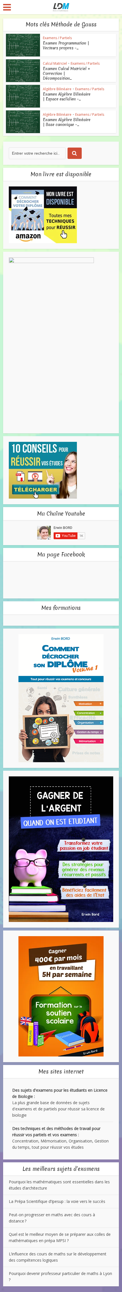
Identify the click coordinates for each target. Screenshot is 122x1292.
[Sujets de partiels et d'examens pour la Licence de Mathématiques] (61, 6)
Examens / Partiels (57, 37)
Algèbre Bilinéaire (57, 89)
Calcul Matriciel (55, 63)
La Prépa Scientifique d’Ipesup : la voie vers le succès (57, 1201)
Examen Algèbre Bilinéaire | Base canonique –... (67, 122)
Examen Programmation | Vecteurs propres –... (66, 46)
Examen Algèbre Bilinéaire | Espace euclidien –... (67, 97)
